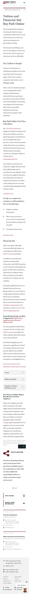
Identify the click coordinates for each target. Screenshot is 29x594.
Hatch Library (7, 583)
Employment (7, 581)
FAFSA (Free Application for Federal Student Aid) (13, 320)
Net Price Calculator (12, 129)
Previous (20, 446)
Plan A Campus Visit (11, 569)
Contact (5, 577)
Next (24, 446)
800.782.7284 (9, 566)
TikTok (7, 587)
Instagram (8, 589)
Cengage (6, 423)
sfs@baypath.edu (13, 311)
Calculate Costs (8, 194)
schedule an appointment (11, 305)
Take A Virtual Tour (11, 572)
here (22, 359)
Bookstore (18, 577)
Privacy (5, 579)
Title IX (17, 579)
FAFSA (5, 332)
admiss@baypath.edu (10, 159)
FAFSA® (5, 254)
